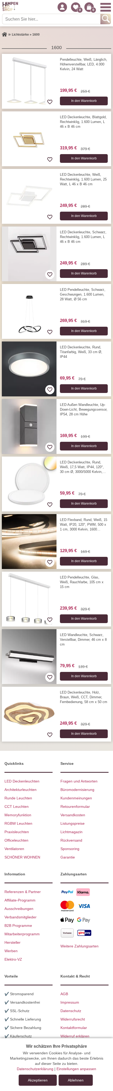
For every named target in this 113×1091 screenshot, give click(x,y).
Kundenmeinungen (76, 798)
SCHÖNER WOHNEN (22, 857)
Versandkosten (72, 815)
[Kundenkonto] (62, 7)
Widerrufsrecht (72, 1019)
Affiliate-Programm (19, 900)
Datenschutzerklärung (35, 1069)
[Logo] (10, 7)
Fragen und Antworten (78, 781)
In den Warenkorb (84, 101)
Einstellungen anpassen (76, 1069)
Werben (11, 951)
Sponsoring (69, 849)
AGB (64, 994)
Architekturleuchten (20, 790)
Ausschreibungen (18, 909)
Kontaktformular (73, 1028)
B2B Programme (18, 925)
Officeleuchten (16, 840)
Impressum (69, 1002)
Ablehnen (76, 1080)
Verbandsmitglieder (20, 917)
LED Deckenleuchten (21, 781)
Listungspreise (72, 823)
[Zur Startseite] (4, 34)
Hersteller (12, 942)
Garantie (67, 857)
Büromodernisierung (77, 790)
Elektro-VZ (13, 959)
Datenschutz (70, 1011)
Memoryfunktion (17, 815)
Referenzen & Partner (22, 892)
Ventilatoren (14, 849)
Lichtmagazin (71, 832)
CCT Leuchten (16, 806)
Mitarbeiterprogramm (22, 934)
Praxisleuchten (16, 832)
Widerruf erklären (74, 1036)
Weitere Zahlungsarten (79, 946)
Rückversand (71, 840)
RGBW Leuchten (18, 823)
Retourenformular (75, 806)
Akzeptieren (38, 1080)
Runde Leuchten (18, 798)
